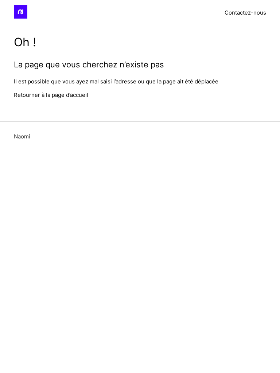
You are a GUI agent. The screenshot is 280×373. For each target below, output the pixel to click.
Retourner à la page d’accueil (51, 94)
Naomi (22, 136)
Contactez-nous (245, 12)
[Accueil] (20, 16)
